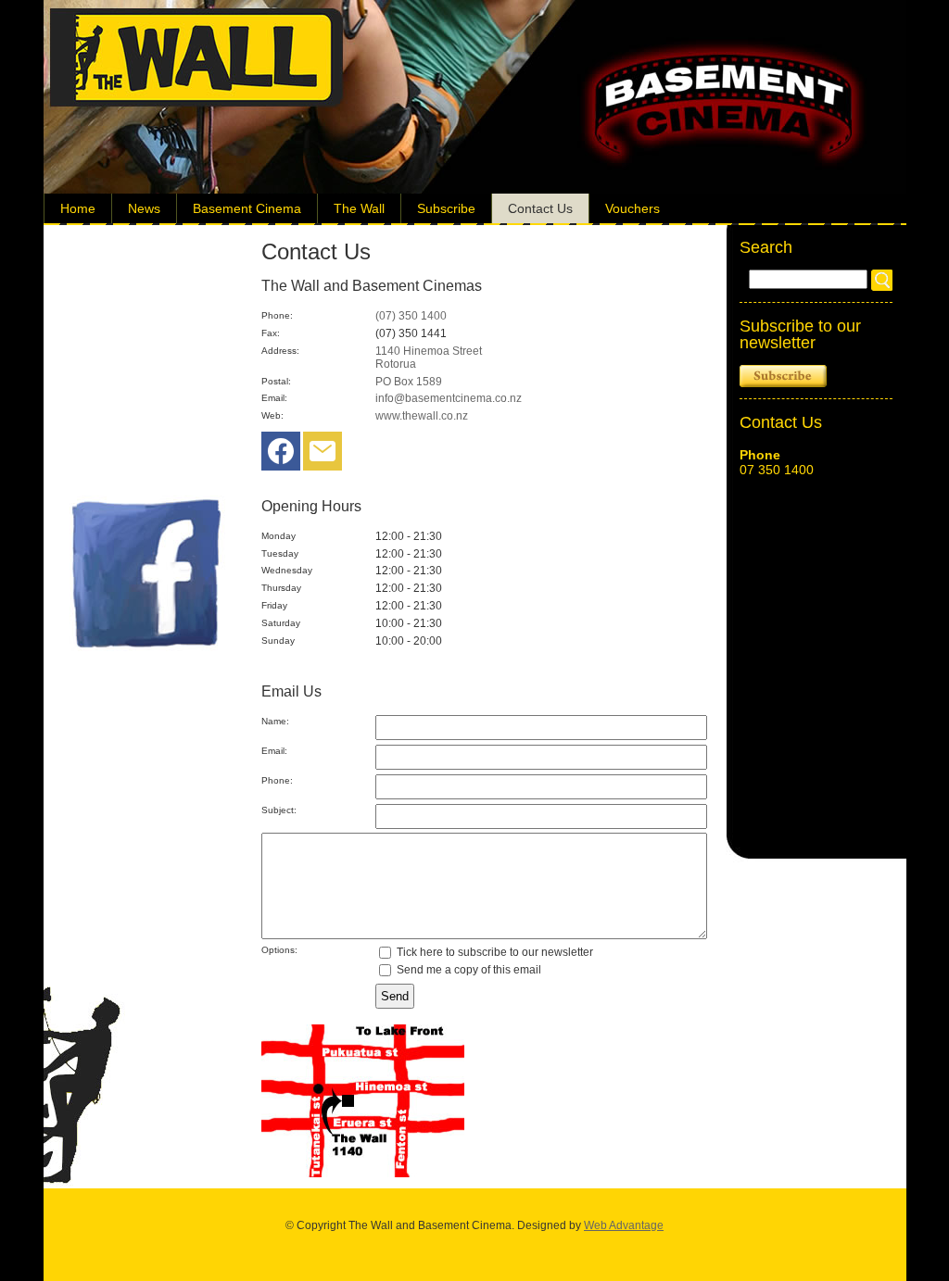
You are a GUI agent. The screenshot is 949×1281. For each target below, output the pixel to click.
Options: (279, 950)
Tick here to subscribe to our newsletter (493, 952)
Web (271, 415)
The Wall (359, 208)
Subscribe (446, 208)
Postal (274, 381)
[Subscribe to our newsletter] (322, 455)
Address (279, 350)
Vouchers (632, 208)
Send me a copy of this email (467, 969)
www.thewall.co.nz (421, 415)
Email (273, 398)
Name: (275, 721)
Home (77, 208)
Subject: (279, 810)
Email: (274, 751)
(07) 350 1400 (411, 315)
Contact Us (540, 208)
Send (395, 996)
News (144, 208)
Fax (269, 333)
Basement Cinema (247, 208)
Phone (275, 315)
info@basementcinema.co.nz (448, 398)
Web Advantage (624, 1225)
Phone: (277, 780)
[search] (881, 280)
